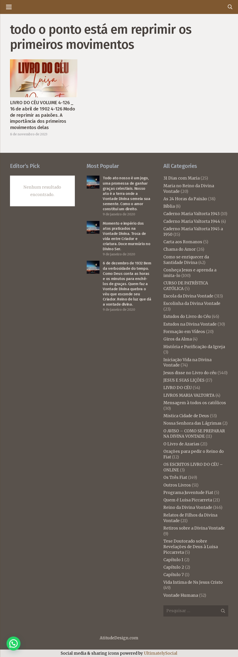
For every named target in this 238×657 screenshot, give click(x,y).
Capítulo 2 (173, 567)
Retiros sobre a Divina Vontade (194, 528)
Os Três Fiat (175, 477)
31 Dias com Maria (181, 178)
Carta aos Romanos (182, 241)
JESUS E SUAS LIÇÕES (184, 380)
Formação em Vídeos (184, 331)
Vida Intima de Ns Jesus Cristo (193, 582)
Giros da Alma (177, 339)
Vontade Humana (180, 595)
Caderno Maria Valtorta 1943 (191, 213)
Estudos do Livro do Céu (187, 316)
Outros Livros (177, 485)
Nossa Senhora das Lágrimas (192, 423)
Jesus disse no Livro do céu (190, 372)
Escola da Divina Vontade (188, 296)
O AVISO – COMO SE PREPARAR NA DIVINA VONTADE (194, 433)
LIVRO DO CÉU (177, 387)
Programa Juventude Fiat (188, 492)
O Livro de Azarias (181, 444)
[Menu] (9, 7)
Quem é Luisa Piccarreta (187, 500)
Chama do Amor (179, 249)
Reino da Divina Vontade (187, 507)
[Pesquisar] (230, 7)
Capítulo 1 (173, 559)
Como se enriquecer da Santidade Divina (186, 259)
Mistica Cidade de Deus (186, 415)
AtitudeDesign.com (119, 637)
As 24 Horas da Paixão (185, 198)
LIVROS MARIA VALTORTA (189, 395)
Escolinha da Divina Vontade (191, 303)
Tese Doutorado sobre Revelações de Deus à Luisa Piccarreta (190, 547)
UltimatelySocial (160, 653)
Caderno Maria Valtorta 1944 (191, 221)
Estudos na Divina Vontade (190, 324)
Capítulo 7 (173, 574)
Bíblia (169, 206)
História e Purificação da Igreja (194, 346)
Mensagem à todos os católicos (194, 402)
